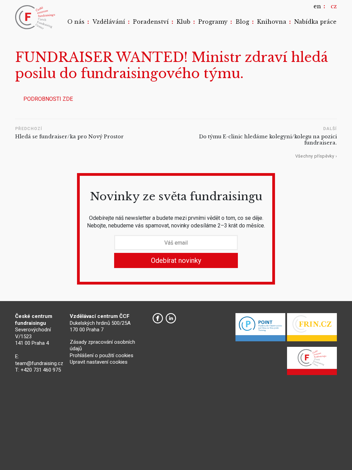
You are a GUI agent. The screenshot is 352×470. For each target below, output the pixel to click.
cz (334, 6)
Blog (242, 21)
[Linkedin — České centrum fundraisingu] (171, 318)
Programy (213, 21)
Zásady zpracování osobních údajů (102, 345)
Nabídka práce (315, 21)
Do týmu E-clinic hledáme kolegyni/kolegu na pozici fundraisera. (268, 139)
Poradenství (151, 21)
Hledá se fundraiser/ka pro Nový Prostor (69, 136)
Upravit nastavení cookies (99, 362)
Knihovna (271, 21)
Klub (183, 21)
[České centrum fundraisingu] (35, 17)
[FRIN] (312, 329)
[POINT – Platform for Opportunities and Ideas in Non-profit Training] (260, 329)
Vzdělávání (108, 21)
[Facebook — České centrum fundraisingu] (158, 318)
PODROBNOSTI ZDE (48, 99)
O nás (76, 21)
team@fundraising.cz (39, 363)
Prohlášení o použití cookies (101, 355)
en (317, 6)
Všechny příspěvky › (316, 156)
